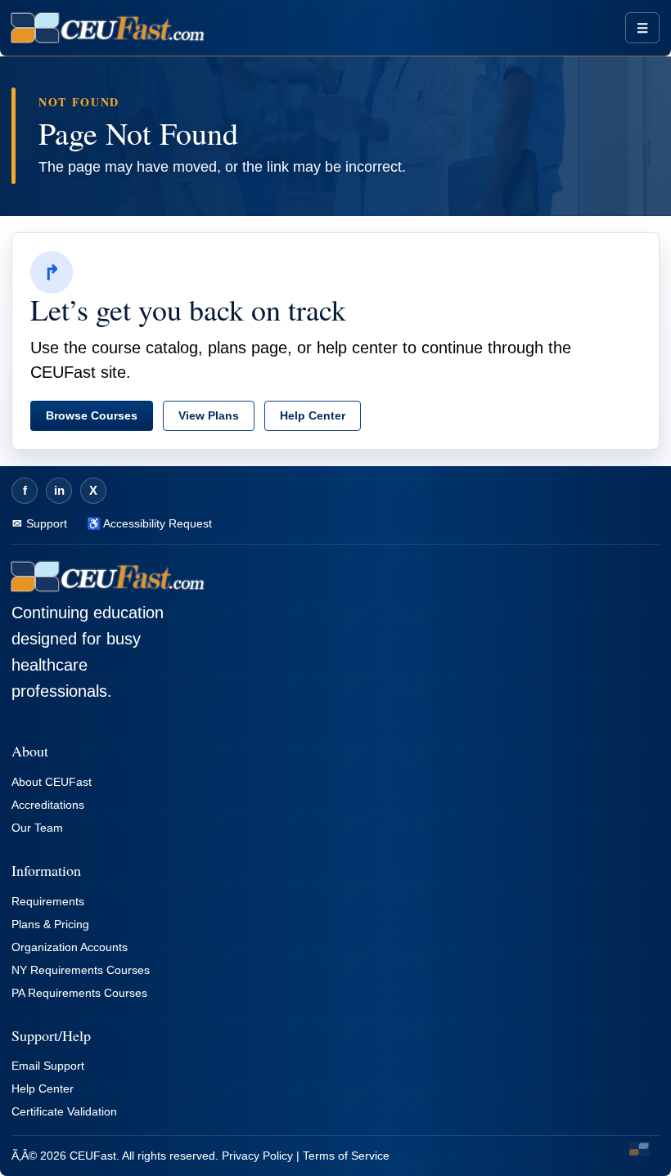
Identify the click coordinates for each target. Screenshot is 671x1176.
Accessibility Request (156, 523)
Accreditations (47, 804)
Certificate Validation (64, 1111)
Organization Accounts (69, 947)
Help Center (312, 415)
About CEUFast (51, 781)
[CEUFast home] (107, 27)
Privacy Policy (257, 1155)
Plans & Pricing (50, 924)
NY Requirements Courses (80, 969)
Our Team (37, 827)
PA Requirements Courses (79, 992)
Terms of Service (346, 1155)
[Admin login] (639, 1149)
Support (45, 523)
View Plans (208, 415)
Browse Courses (91, 415)
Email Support (47, 1065)
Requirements (47, 901)
